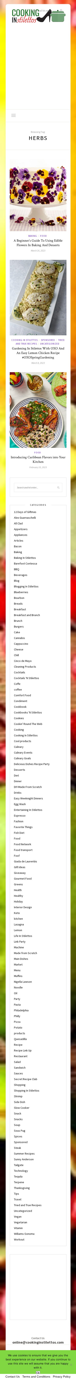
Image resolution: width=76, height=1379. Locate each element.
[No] (71, 1365)
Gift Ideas (19, 867)
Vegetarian (20, 1222)
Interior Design (23, 907)
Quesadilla (20, 1039)
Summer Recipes (24, 1153)
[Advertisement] (38, 69)
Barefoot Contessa (25, 563)
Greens (18, 884)
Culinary (19, 747)
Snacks (18, 1119)
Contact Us (12, 1376)
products (19, 1033)
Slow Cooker (21, 1108)
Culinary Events (23, 752)
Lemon (18, 930)
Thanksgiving (22, 1188)
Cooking (19, 729)
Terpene (19, 1182)
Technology (21, 1171)
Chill (16, 655)
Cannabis (19, 638)
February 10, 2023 (38, 467)
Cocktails (19, 672)
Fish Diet (19, 833)
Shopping (20, 1085)
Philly (17, 1016)
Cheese (18, 649)
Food (43, 235)
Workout (19, 1239)
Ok (38, 1372)
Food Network (22, 844)
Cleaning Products (25, 666)
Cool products (22, 741)
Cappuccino (21, 644)
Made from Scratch (25, 953)
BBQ (16, 569)
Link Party (20, 941)
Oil (15, 993)
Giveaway (20, 873)
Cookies (19, 718)
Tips (16, 1193)
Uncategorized (49, 343)
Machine (19, 947)
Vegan (17, 1216)
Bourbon (19, 598)
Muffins (18, 976)
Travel (17, 1199)
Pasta (17, 1004)
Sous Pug (19, 1130)
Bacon (17, 546)
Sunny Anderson (24, 1159)
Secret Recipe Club (25, 1079)
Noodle (18, 987)
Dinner (18, 781)
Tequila (18, 1176)
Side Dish (19, 1102)
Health (18, 890)
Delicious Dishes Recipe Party (32, 764)
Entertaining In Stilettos (28, 810)
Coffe (17, 684)
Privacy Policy (62, 1376)
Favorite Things (23, 827)
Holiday (18, 901)
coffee (18, 689)
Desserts (19, 770)
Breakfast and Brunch (27, 615)
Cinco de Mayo (23, 661)
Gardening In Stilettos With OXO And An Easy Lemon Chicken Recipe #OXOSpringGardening (38, 353)
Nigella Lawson (23, 982)
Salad (17, 1062)
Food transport (23, 850)
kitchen (18, 918)
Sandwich (20, 1067)
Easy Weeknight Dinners (28, 798)
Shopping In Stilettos (26, 1090)
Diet (16, 775)
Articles (18, 540)
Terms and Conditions (36, 1376)
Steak (17, 1148)
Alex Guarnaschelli (25, 517)
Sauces (18, 1073)
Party (17, 999)
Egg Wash (20, 804)
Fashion (18, 821)
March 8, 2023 (38, 362)
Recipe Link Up (23, 1050)
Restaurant (20, 1056)
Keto (17, 913)
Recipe (18, 1045)
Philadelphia (21, 1010)
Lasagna (19, 924)
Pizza (17, 1022)
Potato (18, 1027)
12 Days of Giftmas (25, 512)
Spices (18, 1136)
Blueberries (21, 592)
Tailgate (19, 1165)
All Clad (18, 523)
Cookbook (20, 707)
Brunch (18, 621)
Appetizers (21, 529)
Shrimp (18, 1096)
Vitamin (18, 1228)
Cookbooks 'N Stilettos (28, 712)
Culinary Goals (22, 758)
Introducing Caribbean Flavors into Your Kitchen (38, 459)
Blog (16, 580)
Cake (17, 632)
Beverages (20, 575)
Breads (18, 603)
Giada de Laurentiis (25, 861)
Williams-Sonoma (24, 1234)
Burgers (19, 626)
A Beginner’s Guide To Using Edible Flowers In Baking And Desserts (38, 242)
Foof (17, 855)
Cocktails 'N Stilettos (26, 678)
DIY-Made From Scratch (28, 787)
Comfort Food (22, 695)
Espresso (20, 815)
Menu (17, 970)
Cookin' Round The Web (28, 724)
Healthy (18, 896)
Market (18, 964)
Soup (17, 1125)
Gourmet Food (23, 878)
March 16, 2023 (38, 250)
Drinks (17, 792)
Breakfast (20, 609)
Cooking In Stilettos (24, 340)
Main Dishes (21, 959)
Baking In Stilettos (25, 558)
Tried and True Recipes (28, 1205)
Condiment (20, 701)
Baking (32, 235)
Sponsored (48, 340)
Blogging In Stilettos (26, 586)
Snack (17, 1113)
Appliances (20, 535)
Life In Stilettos (23, 936)
